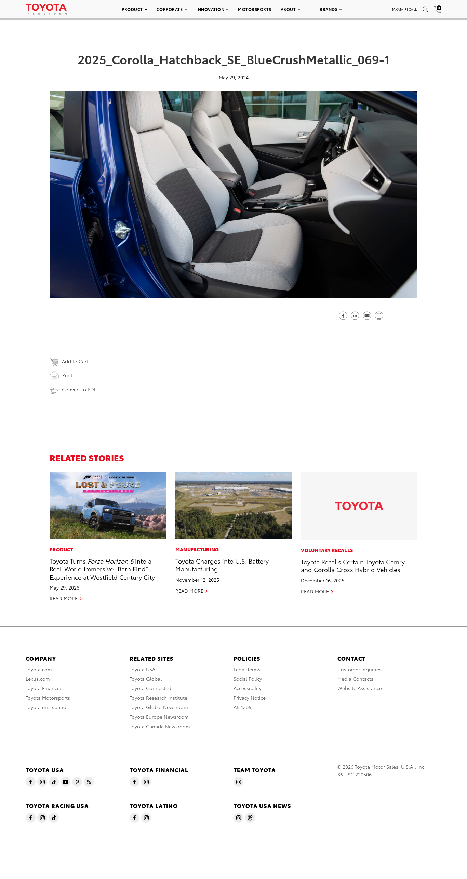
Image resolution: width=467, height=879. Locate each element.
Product (132, 9)
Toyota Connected (150, 688)
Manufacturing (197, 549)
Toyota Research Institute (158, 697)
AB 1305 (242, 707)
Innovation (210, 9)
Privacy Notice (250, 697)
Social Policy (248, 678)
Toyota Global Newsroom (159, 707)
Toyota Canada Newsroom (160, 726)
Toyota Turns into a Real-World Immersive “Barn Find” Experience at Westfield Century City (102, 568)
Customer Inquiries (359, 669)
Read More (64, 598)
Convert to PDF (79, 389)
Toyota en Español (47, 707)
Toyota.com (39, 669)
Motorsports (254, 9)
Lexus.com (38, 678)
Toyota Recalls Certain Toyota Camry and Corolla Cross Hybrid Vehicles (353, 565)
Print (67, 374)
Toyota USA (142, 669)
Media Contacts (355, 678)
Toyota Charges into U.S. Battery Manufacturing (222, 564)
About (288, 9)
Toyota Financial (44, 688)
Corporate (170, 9)
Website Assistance (359, 688)
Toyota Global (146, 678)
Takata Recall (404, 9)
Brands (328, 9)
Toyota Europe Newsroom (159, 716)
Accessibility (248, 688)
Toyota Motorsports (48, 697)
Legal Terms (247, 669)
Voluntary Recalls (327, 549)
